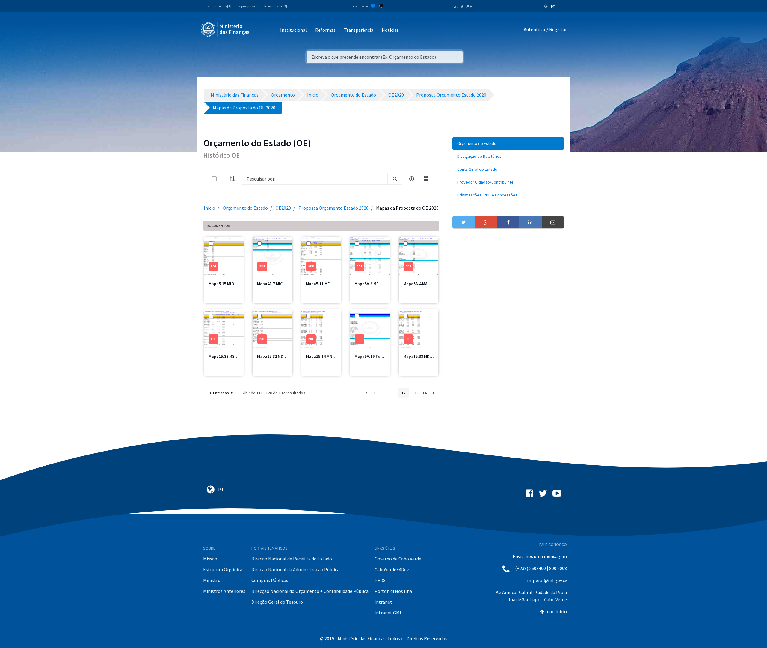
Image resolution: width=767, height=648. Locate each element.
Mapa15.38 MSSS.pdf (228, 356)
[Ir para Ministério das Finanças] (225, 29)
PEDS (380, 580)
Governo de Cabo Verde (398, 559)
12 (403, 393)
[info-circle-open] (411, 179)
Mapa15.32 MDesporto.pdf (281, 356)
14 (424, 393)
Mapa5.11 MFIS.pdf (323, 283)
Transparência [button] (358, 30)
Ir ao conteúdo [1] (218, 6)
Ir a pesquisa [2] (248, 6)
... (383, 393)
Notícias (390, 30)
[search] (395, 178)
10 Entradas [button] (219, 393)
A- (456, 7)
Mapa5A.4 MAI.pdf (420, 283)
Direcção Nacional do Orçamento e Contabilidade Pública (310, 591)
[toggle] (223, 179)
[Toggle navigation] (259, 30)
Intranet (383, 602)
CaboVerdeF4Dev (392, 569)
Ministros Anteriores (224, 591)
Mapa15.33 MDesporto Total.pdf (433, 356)
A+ (469, 6)
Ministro (212, 580)
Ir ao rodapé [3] (275, 6)
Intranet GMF (388, 613)
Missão (210, 559)
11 (393, 393)
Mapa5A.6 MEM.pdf (371, 283)
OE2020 (283, 208)
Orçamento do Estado (245, 208)
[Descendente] (234, 179)
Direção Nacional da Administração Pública (295, 569)
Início (209, 208)
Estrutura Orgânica (222, 569)
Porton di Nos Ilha (393, 591)
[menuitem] (508, 143)
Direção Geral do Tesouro (277, 602)
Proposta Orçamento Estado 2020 (333, 208)
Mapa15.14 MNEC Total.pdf (331, 356)
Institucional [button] (293, 30)
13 (414, 393)
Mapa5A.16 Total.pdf (373, 356)
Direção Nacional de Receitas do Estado (291, 559)
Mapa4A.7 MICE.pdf (274, 283)
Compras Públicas (269, 580)
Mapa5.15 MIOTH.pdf (228, 283)
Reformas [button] (325, 30)
